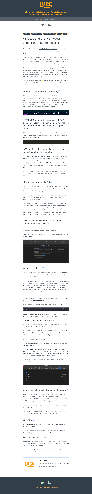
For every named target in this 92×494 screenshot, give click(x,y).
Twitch (54, 470)
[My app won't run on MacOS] (51, 182)
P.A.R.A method (59, 203)
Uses (46, 19)
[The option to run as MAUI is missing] (59, 91)
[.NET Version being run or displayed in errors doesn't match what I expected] (68, 151)
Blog (41, 19)
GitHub (67, 470)
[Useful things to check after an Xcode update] (68, 390)
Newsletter (53, 19)
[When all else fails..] (43, 268)
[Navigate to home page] (46, 5)
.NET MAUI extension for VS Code (48, 49)
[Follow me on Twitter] (42, 24)
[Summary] (33, 420)
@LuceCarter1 (27, 443)
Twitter (41, 470)
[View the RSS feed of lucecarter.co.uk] (49, 24)
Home (36, 19)
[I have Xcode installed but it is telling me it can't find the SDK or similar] (68, 222)
